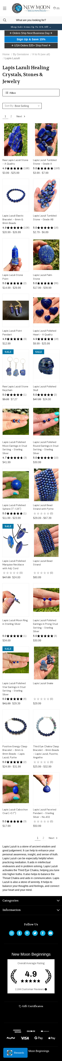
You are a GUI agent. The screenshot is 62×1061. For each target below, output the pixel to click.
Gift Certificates (32, 1006)
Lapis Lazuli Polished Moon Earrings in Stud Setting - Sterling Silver (14, 447)
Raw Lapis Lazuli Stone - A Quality (15, 162)
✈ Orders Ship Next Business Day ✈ (31, 33)
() (58, 8)
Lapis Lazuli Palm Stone (42, 276)
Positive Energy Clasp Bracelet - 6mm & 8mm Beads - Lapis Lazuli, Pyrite (14, 752)
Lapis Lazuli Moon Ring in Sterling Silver (15, 622)
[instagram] (11, 933)
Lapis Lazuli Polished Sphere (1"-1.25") (14, 507)
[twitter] (35, 933)
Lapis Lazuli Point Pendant (12, 332)
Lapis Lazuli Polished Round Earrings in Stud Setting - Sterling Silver (45, 447)
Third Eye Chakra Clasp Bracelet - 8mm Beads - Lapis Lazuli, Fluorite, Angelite (46, 752)
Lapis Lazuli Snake (43, 683)
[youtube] (50, 933)
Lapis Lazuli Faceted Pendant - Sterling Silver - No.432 (44, 813)
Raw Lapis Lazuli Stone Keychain (15, 388)
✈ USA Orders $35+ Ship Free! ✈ (31, 45)
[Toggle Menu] (4, 8)
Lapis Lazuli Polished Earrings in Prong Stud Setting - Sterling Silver (45, 626)
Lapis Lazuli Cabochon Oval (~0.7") (15, 811)
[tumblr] (19, 933)
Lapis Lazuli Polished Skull (44, 388)
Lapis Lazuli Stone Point (12, 276)
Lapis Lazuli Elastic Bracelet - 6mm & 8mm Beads (13, 219)
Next (20, 116)
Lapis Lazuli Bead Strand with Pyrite (43, 507)
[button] (31, 33)
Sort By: (9, 105)
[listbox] (27, 106)
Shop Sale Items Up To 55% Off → (31, 27)
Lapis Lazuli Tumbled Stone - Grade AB (45, 217)
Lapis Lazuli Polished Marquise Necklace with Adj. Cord (14, 564)
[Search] (3, 20)
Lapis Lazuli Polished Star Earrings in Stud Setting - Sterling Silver (14, 689)
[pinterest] (27, 933)
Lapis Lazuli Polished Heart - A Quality (44, 332)
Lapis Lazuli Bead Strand (42, 562)
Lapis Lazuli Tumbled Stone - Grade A (45, 162)
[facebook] (42, 933)
